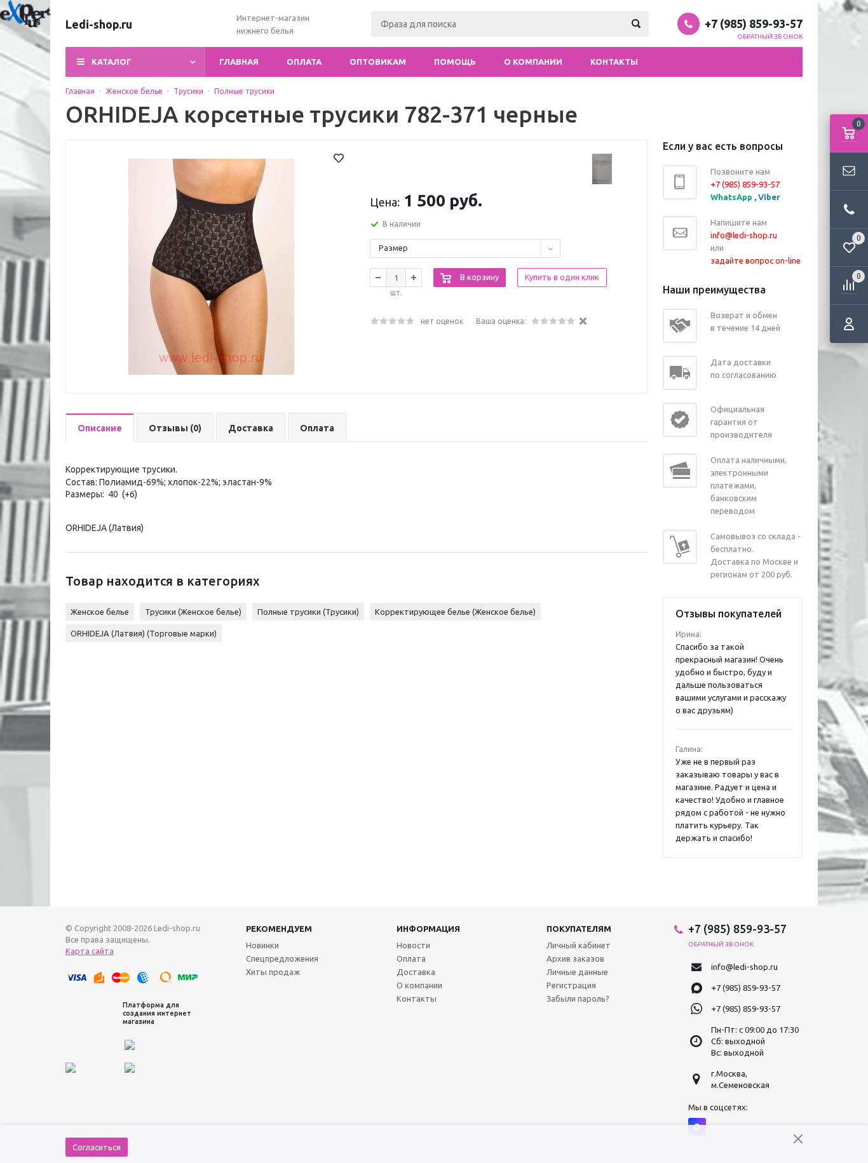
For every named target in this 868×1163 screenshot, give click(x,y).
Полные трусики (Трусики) (308, 611)
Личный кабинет (578, 945)
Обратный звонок (770, 36)
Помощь (455, 61)
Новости (413, 945)
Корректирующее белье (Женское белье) (455, 611)
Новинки (262, 945)
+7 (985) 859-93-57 (754, 23)
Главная (239, 61)
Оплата (304, 61)
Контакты (614, 61)
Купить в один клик (562, 276)
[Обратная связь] (849, 171)
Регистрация (571, 985)
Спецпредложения (282, 958)
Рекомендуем (279, 928)
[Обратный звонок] (849, 210)
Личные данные (577, 971)
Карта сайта (89, 950)
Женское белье (100, 611)
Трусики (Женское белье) (193, 611)
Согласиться (96, 1147)
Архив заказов (575, 958)
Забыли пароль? (577, 998)
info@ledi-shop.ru (744, 966)
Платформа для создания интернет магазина (157, 1013)
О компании (533, 61)
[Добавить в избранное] (338, 158)
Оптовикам (377, 61)
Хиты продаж (273, 971)
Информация (428, 928)
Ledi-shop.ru (98, 24)
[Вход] (849, 324)
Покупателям (578, 928)
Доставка (416, 971)
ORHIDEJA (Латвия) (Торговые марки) (144, 633)
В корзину (479, 276)
